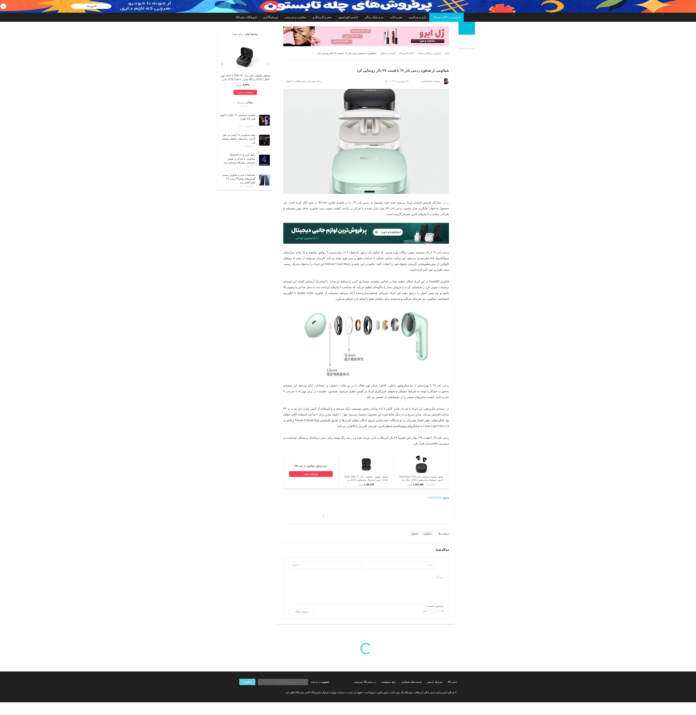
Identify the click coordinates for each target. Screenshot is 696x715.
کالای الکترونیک (406, 53)
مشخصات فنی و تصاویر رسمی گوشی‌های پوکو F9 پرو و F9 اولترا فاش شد (238, 179)
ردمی (445, 202)
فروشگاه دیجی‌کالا (246, 17)
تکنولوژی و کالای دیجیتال (447, 17)
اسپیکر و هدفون (387, 53)
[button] (330, 515)
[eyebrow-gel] (366, 36)
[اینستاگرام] (247, 692)
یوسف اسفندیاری (430, 81)
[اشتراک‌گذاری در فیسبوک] (304, 515)
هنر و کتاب (396, 17)
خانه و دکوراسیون (348, 17)
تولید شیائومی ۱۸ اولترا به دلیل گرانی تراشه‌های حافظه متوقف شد (238, 139)
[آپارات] (260, 692)
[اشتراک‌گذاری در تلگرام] (284, 515)
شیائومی (427, 533)
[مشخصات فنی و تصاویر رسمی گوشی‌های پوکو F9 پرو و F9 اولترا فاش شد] (264, 180)
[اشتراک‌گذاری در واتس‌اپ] (291, 515)
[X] (253, 692)
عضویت (247, 682)
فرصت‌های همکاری (411, 682)
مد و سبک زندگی (374, 17)
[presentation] (268, 63)
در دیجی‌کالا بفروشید (365, 682)
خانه (447, 53)
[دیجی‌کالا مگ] (467, 28)
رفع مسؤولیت (388, 682)
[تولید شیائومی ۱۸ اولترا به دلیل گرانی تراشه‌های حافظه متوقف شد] (264, 140)
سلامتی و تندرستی (295, 17)
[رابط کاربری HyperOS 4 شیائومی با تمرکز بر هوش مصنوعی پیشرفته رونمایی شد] (264, 160)
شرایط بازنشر (434, 682)
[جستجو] (467, 42)
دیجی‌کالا (452, 682)
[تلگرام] (240, 692)
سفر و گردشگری (322, 17)
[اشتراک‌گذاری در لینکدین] (310, 515)
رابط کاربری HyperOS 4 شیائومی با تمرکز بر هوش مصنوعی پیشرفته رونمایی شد (239, 159)
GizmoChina (435, 497)
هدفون (414, 533)
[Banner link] (348, 6)
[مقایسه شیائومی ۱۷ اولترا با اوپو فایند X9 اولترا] (264, 120)
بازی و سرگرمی (417, 17)
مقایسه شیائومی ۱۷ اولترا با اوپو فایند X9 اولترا (238, 117)
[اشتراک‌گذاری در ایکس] (297, 515)
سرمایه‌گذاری (270, 17)
